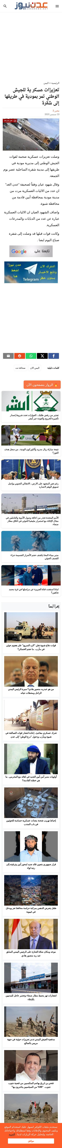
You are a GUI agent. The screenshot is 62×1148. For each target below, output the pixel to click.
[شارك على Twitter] (42, 356)
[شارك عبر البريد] (8, 356)
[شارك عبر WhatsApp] (31, 356)
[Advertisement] (31, 45)
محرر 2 (56, 110)
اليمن (46, 83)
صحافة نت (20, 368)
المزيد (12, 1134)
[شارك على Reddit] (19, 356)
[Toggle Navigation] (58, 6)
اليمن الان (34, 368)
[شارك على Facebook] (53, 356)
